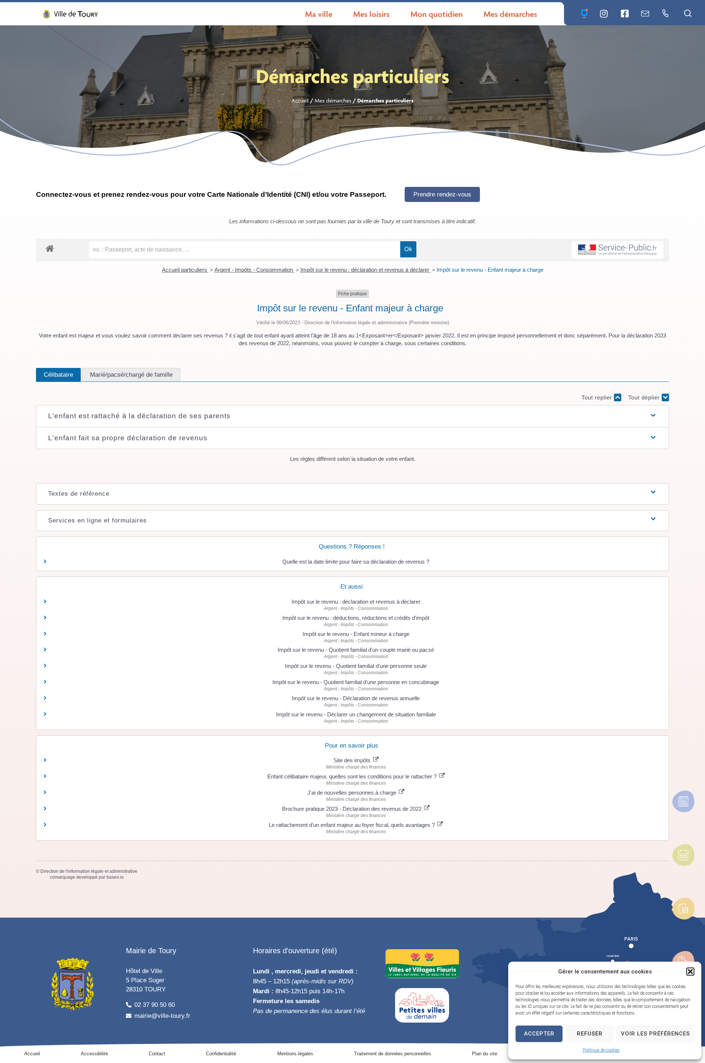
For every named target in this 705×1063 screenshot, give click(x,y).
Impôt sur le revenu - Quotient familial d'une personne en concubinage (355, 682)
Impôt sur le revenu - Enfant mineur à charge (356, 634)
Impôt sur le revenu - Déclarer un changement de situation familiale (356, 714)
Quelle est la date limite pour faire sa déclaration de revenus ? (355, 561)
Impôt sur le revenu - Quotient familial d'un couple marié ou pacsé (356, 650)
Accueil (300, 100)
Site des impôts (352, 760)
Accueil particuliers (185, 270)
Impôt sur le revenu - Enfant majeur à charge (490, 270)
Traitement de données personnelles (392, 1053)
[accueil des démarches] (49, 248)
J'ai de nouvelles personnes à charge (352, 792)
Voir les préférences (655, 1033)
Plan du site (484, 1053)
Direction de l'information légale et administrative (88, 871)
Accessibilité (94, 1053)
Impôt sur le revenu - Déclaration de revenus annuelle (356, 698)
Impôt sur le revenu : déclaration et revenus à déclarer (365, 270)
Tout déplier (645, 397)
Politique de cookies (601, 1050)
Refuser (590, 1033)
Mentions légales (295, 1053)
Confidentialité (221, 1053)
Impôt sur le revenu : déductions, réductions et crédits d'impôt (355, 618)
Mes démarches (333, 100)
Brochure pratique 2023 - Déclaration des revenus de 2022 (352, 809)
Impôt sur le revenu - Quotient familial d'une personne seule (356, 666)
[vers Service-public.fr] (618, 250)
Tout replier (598, 397)
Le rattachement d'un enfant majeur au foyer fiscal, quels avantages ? (352, 825)
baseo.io (115, 877)
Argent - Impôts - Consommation (254, 270)
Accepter (539, 1033)
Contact (157, 1053)
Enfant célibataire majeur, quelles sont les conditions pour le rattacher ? (352, 776)
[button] (690, 971)
